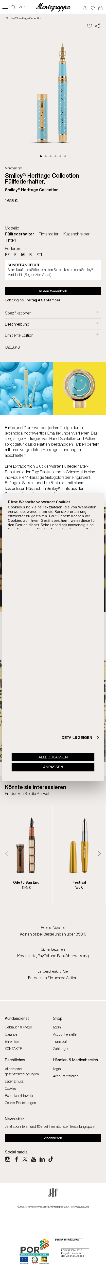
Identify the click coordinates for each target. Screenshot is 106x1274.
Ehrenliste (12, 1041)
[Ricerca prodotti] (13, 6)
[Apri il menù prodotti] (5, 7)
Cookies (10, 1088)
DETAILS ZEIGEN (77, 738)
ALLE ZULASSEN (53, 757)
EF (7, 255)
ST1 (39, 255)
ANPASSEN (53, 767)
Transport (60, 1041)
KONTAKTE (13, 1048)
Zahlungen (61, 1048)
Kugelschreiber (76, 234)
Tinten (10, 240)
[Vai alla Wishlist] (93, 6)
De (22, 6)
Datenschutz (14, 1081)
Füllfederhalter (19, 234)
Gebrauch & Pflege (18, 1027)
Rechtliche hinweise (19, 1095)
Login (57, 1027)
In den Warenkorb (53, 291)
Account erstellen (65, 1034)
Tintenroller (49, 234)
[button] (41, 156)
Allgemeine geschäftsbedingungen (22, 1071)
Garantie (11, 1034)
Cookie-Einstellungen (20, 1102)
